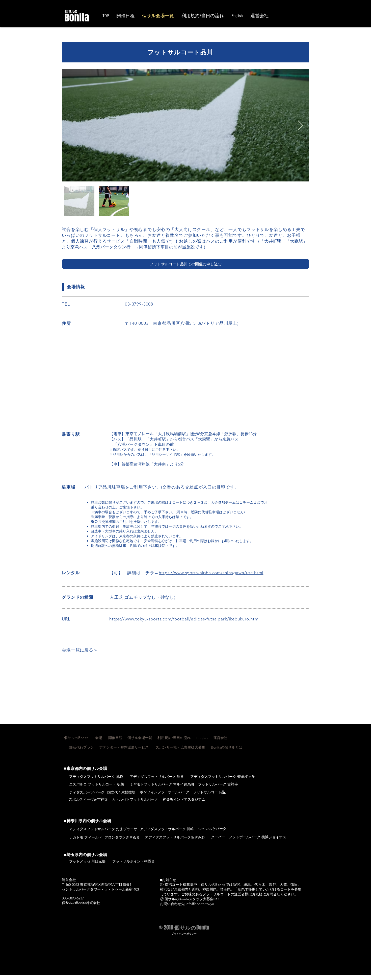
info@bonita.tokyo (200, 903)
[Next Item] (300, 125)
